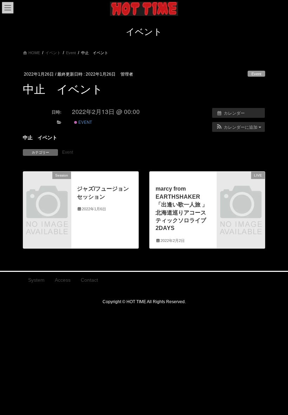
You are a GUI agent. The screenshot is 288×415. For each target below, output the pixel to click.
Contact (89, 280)
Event (256, 74)
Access (63, 280)
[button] (238, 127)
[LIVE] (241, 186)
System (36, 280)
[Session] (47, 186)
